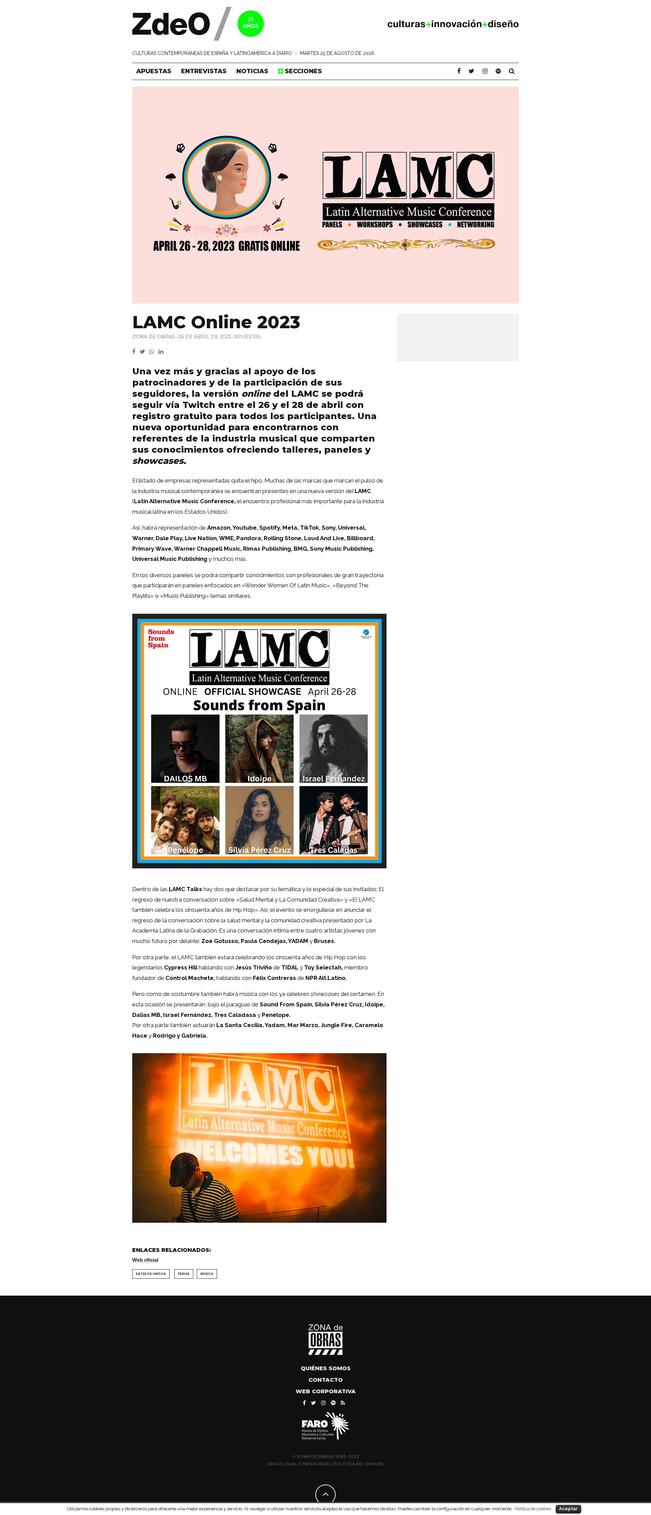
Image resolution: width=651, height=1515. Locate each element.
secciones (302, 71)
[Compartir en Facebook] (136, 351)
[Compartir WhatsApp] (153, 351)
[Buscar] (512, 71)
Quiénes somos (326, 1368)
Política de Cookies (358, 1464)
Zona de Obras (153, 337)
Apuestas (153, 71)
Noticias (252, 71)
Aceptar (568, 1508)
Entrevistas (203, 71)
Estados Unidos (151, 1274)
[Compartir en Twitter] (144, 351)
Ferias (184, 1274)
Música (206, 1274)
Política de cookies (533, 1508)
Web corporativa (326, 1391)
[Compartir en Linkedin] (162, 351)
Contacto (326, 1380)
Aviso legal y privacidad (299, 1464)
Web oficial (145, 1260)
